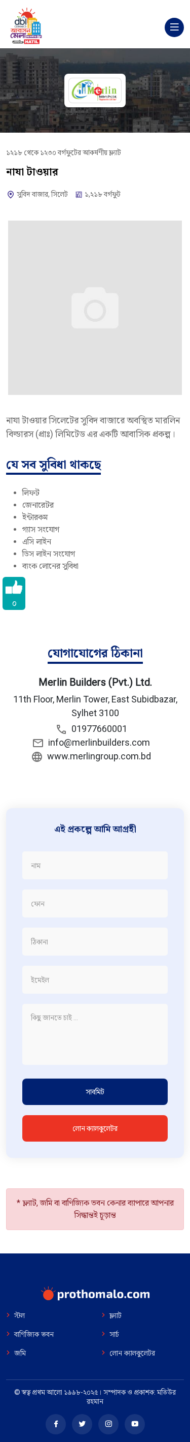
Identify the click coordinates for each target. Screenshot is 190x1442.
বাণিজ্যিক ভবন (34, 1334)
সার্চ (114, 1334)
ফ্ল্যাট (115, 1316)
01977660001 (97, 728)
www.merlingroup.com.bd (97, 756)
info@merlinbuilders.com (99, 742)
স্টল (19, 1316)
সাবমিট (95, 1092)
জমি (20, 1353)
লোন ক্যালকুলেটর (95, 1128)
